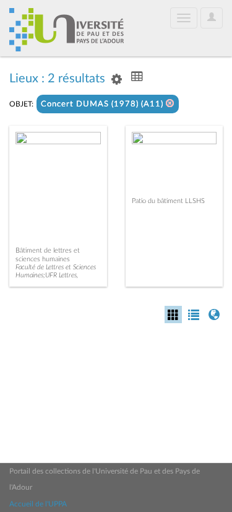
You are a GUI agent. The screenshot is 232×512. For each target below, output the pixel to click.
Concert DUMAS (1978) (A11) (103, 104)
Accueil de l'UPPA (38, 504)
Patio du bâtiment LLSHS (168, 200)
